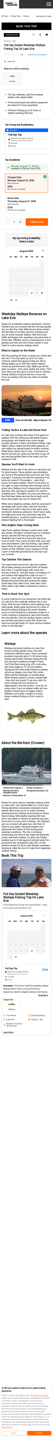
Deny (14, 1433)
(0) (22, 54)
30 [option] (11, 300)
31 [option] (16, 300)
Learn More (8, 1032)
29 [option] (42, 293)
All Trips (5, 16)
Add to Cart (37, 222)
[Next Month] (43, 250)
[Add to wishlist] (33, 35)
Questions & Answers (37, 54)
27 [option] (32, 293)
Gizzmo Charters (40, 1395)
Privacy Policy (7, 1427)
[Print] (46, 35)
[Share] (40, 35)
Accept (39, 1433)
